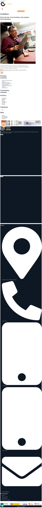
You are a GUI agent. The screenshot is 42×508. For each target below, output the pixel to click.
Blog (2, 109)
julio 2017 (3, 100)
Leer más (15, 68)
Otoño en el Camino (5, 87)
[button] (2, 505)
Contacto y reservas (21, 11)
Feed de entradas (4, 116)
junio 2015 (3, 103)
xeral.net (23, 506)
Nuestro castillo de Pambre (6, 82)
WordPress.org (4, 118)
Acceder (3, 115)
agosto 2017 (3, 99)
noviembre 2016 (4, 102)
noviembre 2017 (4, 98)
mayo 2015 (3, 104)
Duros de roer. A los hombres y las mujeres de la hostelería (14, 18)
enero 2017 (3, 101)
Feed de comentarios (5, 117)
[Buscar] (1, 73)
